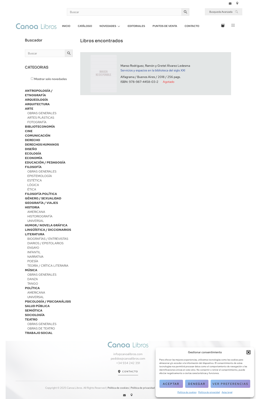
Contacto (130, 371)
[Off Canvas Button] (232, 26)
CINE (29, 131)
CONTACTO (192, 26)
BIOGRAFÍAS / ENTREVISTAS (47, 239)
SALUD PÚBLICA (37, 306)
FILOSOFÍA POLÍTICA (41, 194)
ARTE (29, 109)
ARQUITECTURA (37, 104)
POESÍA (32, 261)
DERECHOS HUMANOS (42, 145)
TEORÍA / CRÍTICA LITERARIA (47, 266)
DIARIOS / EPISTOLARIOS (45, 243)
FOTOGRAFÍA (36, 122)
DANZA (32, 279)
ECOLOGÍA (33, 153)
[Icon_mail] (230, 3)
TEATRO (31, 319)
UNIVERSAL (35, 221)
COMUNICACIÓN (37, 136)
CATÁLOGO (85, 26)
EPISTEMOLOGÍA (39, 176)
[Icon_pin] (237, 3)
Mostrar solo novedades (50, 79)
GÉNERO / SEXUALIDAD (43, 198)
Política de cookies (186, 392)
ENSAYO (33, 248)
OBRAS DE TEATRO (41, 328)
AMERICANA (36, 212)
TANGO (32, 284)
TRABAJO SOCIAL (38, 333)
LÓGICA (33, 185)
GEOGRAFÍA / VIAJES (41, 203)
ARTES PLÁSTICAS (40, 118)
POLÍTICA (32, 288)
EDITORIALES (136, 26)
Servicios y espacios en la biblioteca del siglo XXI (153, 70)
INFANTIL (34, 252)
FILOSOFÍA (33, 167)
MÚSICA (31, 270)
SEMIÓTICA (33, 310)
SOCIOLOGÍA (35, 315)
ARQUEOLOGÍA (36, 100)
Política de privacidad (209, 392)
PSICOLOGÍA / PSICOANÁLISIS (48, 302)
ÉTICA (31, 189)
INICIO (66, 26)
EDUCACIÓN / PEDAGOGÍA (45, 162)
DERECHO (32, 140)
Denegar (196, 384)
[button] (248, 352)
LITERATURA (34, 234)
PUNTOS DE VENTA (165, 26)
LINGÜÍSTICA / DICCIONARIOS (48, 230)
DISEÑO (31, 149)
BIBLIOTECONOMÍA (40, 127)
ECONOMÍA (33, 158)
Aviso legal (227, 392)
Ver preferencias (230, 384)
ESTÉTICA (34, 180)
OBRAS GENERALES (41, 113)
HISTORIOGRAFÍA (39, 216)
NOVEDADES (108, 26)
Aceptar (171, 384)
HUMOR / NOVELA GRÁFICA (46, 225)
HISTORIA (32, 207)
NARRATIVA (35, 257)
